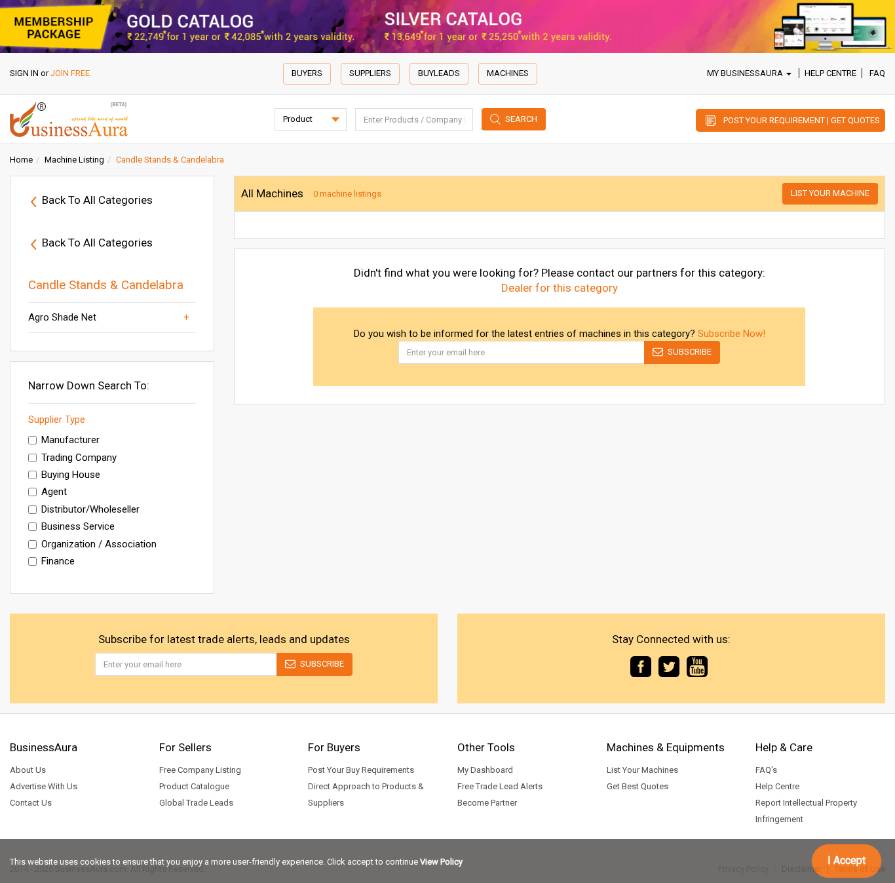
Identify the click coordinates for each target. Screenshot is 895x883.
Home (21, 160)
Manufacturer (70, 440)
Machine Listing (74, 160)
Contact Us (31, 803)
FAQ (877, 73)
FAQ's (766, 770)
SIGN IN (24, 73)
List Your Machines (642, 770)
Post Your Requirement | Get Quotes (801, 120)
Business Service (78, 526)
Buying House (70, 475)
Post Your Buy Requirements (361, 770)
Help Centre (830, 73)
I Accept (847, 860)
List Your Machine (830, 193)
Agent (54, 492)
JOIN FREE (70, 73)
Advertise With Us (43, 786)
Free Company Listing (200, 770)
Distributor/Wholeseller (90, 509)
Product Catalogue (194, 786)
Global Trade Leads (196, 803)
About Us (28, 770)
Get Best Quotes (637, 786)
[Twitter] (668, 666)
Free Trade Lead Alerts (500, 786)
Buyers (307, 73)
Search (521, 119)
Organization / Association (99, 544)
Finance (58, 561)
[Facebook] (640, 666)
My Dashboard (485, 770)
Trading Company (79, 457)
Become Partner (487, 803)
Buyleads (439, 73)
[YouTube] (697, 666)
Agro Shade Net (62, 317)
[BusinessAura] (69, 118)
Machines (508, 73)
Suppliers (370, 73)
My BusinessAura (746, 73)
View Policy (441, 862)
